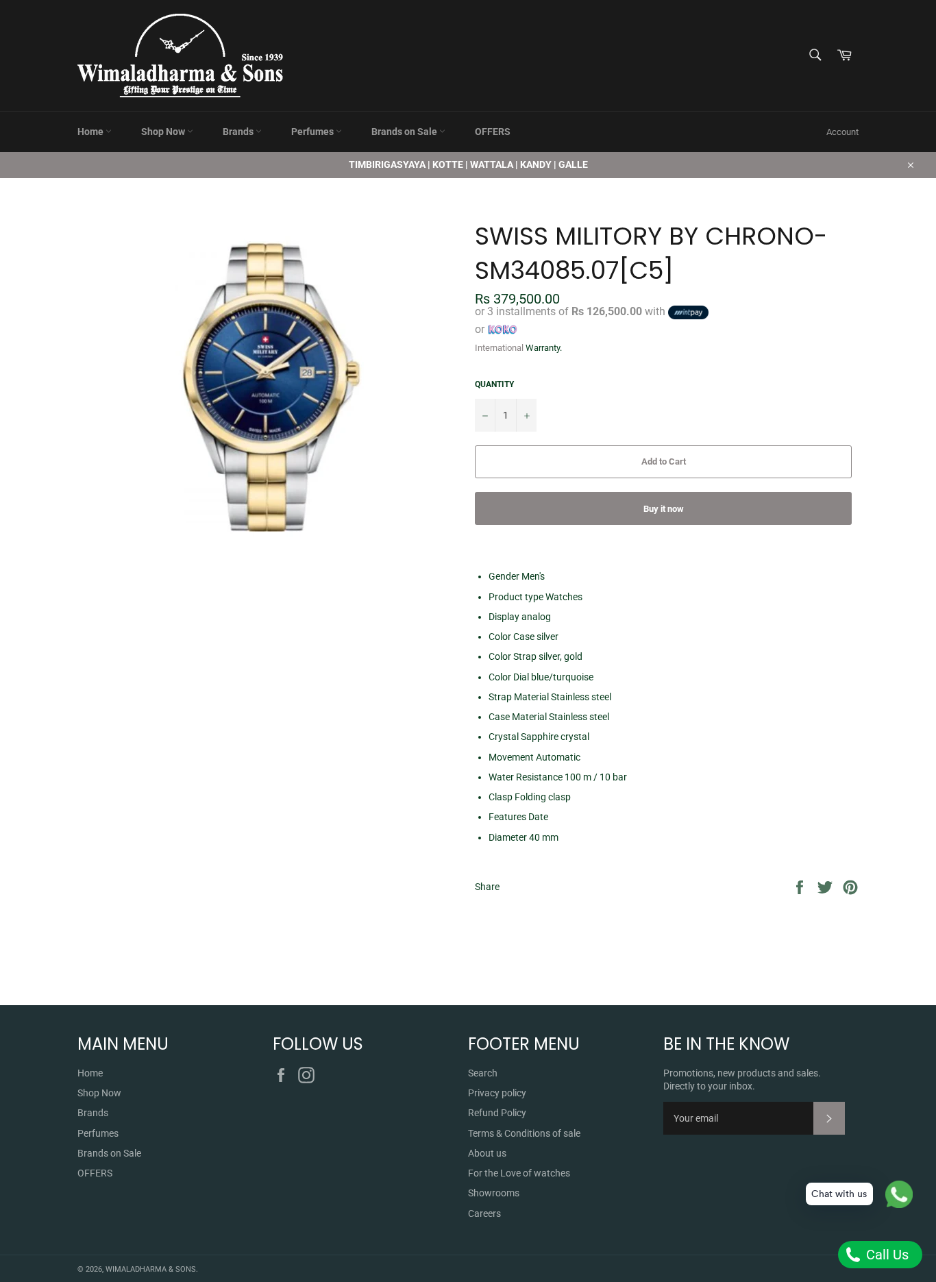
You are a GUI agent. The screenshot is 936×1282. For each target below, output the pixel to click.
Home (91, 131)
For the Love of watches (519, 1173)
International (499, 348)
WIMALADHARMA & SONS (151, 1269)
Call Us (886, 1254)
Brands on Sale (405, 131)
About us (487, 1153)
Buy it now (663, 509)
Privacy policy (497, 1092)
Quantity (494, 384)
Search (482, 1073)
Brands (239, 131)
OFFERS (492, 131)
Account (842, 132)
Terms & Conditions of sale (524, 1133)
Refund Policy (497, 1112)
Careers (484, 1213)
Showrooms (493, 1192)
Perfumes (313, 131)
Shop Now (164, 131)
